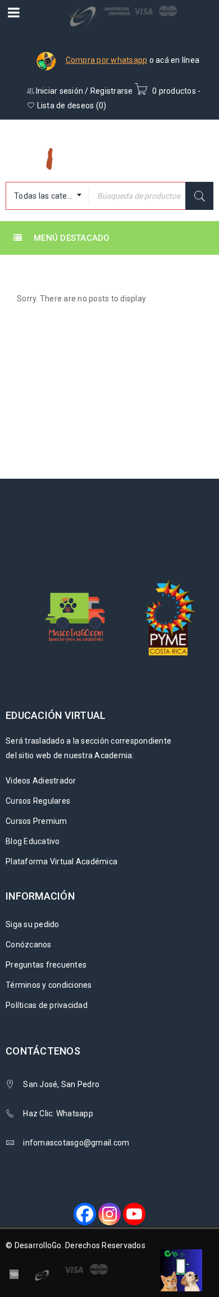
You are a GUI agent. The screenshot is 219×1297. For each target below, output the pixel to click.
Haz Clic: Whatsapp (59, 1113)
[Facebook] (85, 1214)
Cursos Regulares (38, 800)
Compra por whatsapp (107, 60)
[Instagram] (109, 1214)
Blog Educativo (33, 841)
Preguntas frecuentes (46, 964)
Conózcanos (29, 944)
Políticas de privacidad (47, 1005)
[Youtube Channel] (134, 1214)
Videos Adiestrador (41, 780)
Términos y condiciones (49, 984)
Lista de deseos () (70, 105)
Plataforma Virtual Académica (61, 861)
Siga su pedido (33, 924)
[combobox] (47, 196)
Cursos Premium (36, 821)
